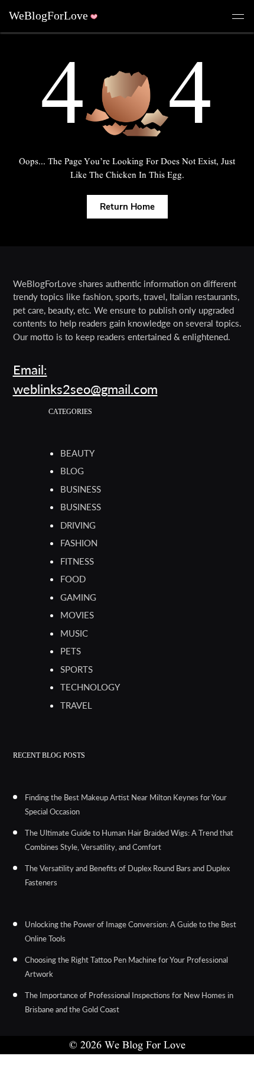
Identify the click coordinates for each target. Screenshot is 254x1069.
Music (74, 633)
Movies (77, 615)
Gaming (78, 597)
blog (72, 470)
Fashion (78, 542)
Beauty (77, 453)
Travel (76, 705)
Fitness (77, 561)
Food (73, 578)
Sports (76, 669)
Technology (90, 687)
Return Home (127, 207)
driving (78, 525)
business (80, 489)
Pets (70, 651)
